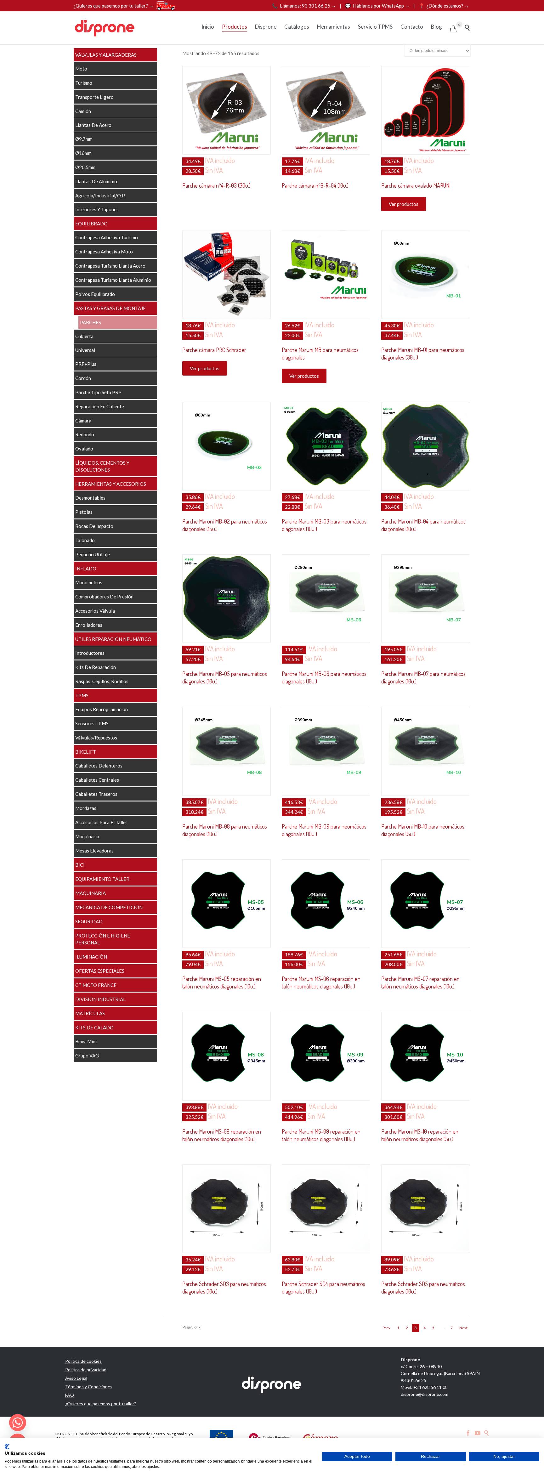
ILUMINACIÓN (91, 957)
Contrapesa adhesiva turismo (106, 237)
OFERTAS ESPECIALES (99, 971)
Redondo (84, 434)
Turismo (83, 83)
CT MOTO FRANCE (95, 985)
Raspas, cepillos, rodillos (101, 681)
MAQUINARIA (90, 893)
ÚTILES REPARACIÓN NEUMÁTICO (113, 639)
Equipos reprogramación (101, 709)
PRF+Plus (85, 364)
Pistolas (84, 512)
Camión (83, 111)
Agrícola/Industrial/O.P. (100, 195)
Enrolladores (88, 625)
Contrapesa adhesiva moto (104, 251)
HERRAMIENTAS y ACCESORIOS (110, 484)
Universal (85, 350)
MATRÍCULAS (90, 1013)
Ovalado (84, 448)
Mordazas (85, 808)
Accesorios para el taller (101, 822)
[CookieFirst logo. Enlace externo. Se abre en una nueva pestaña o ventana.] (7, 1446)
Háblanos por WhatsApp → (378, 5)
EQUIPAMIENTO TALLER (102, 879)
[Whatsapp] (17, 1422)
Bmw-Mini (86, 1041)
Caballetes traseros (96, 794)
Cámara (83, 420)
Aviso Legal (76, 1378)
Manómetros (88, 582)
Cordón (83, 378)
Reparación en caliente (99, 406)
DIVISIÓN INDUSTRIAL (100, 999)
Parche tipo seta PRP (98, 392)
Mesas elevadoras (94, 850)
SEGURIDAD (89, 921)
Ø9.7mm (84, 139)
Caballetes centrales (97, 780)
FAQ (69, 1395)
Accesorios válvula (95, 611)
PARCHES (90, 322)
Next (463, 1327)
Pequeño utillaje (92, 554)
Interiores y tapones (97, 209)
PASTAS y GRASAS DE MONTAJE (110, 308)
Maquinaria (87, 836)
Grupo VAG (87, 1055)
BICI (80, 865)
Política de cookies (83, 1361)
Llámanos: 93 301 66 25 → (304, 5)
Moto (81, 68)
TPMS (81, 695)
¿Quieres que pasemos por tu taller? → (114, 5)
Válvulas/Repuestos (96, 737)
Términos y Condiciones (88, 1386)
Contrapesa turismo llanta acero (110, 266)
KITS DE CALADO (94, 1027)
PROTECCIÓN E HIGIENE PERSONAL (102, 939)
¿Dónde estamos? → (444, 5)
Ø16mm (83, 153)
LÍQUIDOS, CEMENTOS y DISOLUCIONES (102, 466)
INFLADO (85, 568)
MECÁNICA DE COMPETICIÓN (109, 907)
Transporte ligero (94, 97)
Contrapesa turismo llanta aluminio (113, 280)
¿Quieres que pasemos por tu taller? (100, 1403)
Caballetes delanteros (98, 765)
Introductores (90, 653)
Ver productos (403, 204)
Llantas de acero (93, 125)
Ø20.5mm (85, 167)
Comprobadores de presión (104, 596)
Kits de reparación (95, 667)
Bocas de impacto (94, 526)
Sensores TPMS (92, 723)
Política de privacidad (85, 1369)
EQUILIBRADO (91, 223)
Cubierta (84, 336)
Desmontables (90, 498)
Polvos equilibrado (95, 294)
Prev (386, 1327)
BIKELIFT (85, 752)
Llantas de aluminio (96, 181)
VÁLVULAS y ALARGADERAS (106, 55)
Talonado (85, 540)
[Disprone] (105, 27)
